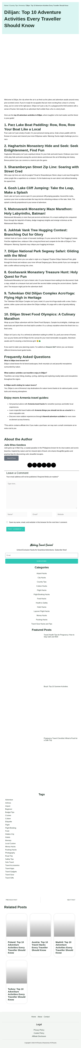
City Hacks (42, 578)
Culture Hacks (41, 586)
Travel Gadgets (11, 872)
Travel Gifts (9, 878)
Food (7, 831)
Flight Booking (10, 828)
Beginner (8, 809)
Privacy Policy (39, 1030)
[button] (29, 465)
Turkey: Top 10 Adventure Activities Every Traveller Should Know (16, 994)
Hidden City (9, 834)
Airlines (8, 803)
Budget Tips (9, 812)
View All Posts (11, 458)
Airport (7, 806)
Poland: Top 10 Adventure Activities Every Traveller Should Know (16, 947)
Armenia (22, 5)
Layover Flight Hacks (42, 611)
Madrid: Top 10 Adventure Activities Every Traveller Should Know (64, 947)
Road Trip (9, 856)
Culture (8, 818)
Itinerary (8, 840)
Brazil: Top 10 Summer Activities (56, 686)
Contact (47, 1017)
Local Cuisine (10, 843)
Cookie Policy (39, 1033)
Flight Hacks (41, 590)
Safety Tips (9, 859)
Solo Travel (9, 862)
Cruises (8, 815)
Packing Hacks (41, 620)
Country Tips (13, 5)
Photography (10, 853)
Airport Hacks (42, 573)
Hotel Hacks (41, 607)
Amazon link (50, 347)
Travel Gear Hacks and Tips (41, 624)
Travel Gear (9, 875)
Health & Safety (42, 603)
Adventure (9, 800)
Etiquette (8, 822)
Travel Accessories (12, 865)
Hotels (7, 837)
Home (6, 5)
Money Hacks (42, 615)
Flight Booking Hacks (42, 594)
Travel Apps (9, 868)
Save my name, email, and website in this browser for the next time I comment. (38, 522)
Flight (7, 825)
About (40, 1017)
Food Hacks (41, 599)
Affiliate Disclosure (39, 1036)
